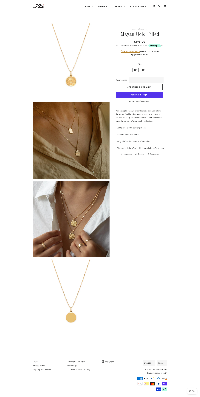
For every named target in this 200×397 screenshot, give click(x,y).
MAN (88, 6)
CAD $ (160, 363)
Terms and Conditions (76, 361)
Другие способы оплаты (139, 101)
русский (147, 363)
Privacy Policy (39, 365)
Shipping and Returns (42, 369)
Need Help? (72, 365)
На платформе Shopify (157, 373)
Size (139, 64)
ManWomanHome (159, 369)
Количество (121, 80)
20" (143, 70)
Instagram (109, 361)
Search (36, 361)
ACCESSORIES (138, 6)
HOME (119, 6)
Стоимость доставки (130, 51)
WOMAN (103, 6)
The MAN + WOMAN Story (78, 369)
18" (135, 70)
